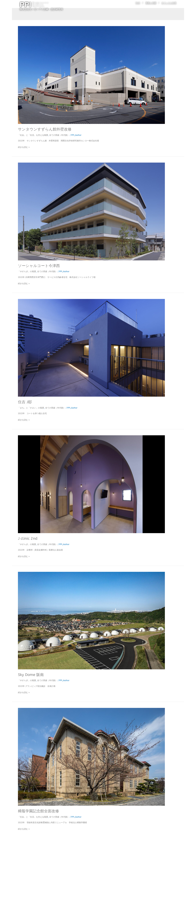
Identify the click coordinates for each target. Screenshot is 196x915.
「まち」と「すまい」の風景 (31, 408)
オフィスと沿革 (168, 2)
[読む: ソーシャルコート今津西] (91, 211)
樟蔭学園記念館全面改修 (38, 811)
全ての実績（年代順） (59, 135)
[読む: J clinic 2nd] (91, 484)
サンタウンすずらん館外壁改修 (44, 129)
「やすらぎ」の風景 (27, 271)
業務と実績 (150, 2)
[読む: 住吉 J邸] (91, 347)
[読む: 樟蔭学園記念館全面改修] (91, 756)
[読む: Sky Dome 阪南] (91, 620)
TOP (137, 2)
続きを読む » (24, 146)
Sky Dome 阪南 (31, 674)
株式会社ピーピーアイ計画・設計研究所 (41, 9)
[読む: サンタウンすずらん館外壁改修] (91, 74)
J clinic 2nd (27, 538)
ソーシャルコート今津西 (39, 266)
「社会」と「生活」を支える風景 (33, 135)
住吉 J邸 (25, 402)
